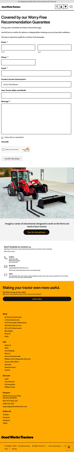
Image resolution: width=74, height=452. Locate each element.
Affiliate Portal (10, 387)
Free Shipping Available (25, 1)
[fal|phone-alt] (6, 257)
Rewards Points (10, 367)
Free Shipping (9, 350)
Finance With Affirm (12, 361)
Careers (7, 370)
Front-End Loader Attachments (15, 322)
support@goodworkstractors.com (18, 268)
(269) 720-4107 (13, 259)
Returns (7, 353)
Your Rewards (9, 381)
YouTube (6, 414)
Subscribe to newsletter (14, 137)
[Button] (57, 7)
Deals (7, 336)
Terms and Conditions (55, 446)
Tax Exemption (10, 384)
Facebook (6, 417)
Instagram (6, 420)
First (3, 52)
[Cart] (65, 7)
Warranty (8, 364)
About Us (8, 345)
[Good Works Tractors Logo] (17, 437)
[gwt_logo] (11, 7)
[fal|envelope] (6, 266)
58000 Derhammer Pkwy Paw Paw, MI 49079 (12, 397)
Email (4, 68)
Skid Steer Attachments (13, 325)
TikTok (5, 423)
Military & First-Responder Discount (17, 359)
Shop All (8, 333)
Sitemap (14, 449)
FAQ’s (6, 348)
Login (7, 379)
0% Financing (52, 1)
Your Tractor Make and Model (13, 90)
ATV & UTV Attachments (13, 328)
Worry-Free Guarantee (40, 1)
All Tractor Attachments (13, 317)
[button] (69, 447)
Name (4, 42)
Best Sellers (9, 331)
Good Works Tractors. (24, 446)
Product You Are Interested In (13, 79)
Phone (4, 57)
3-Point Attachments (12, 320)
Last (39, 52)
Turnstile (5, 142)
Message (6, 101)
